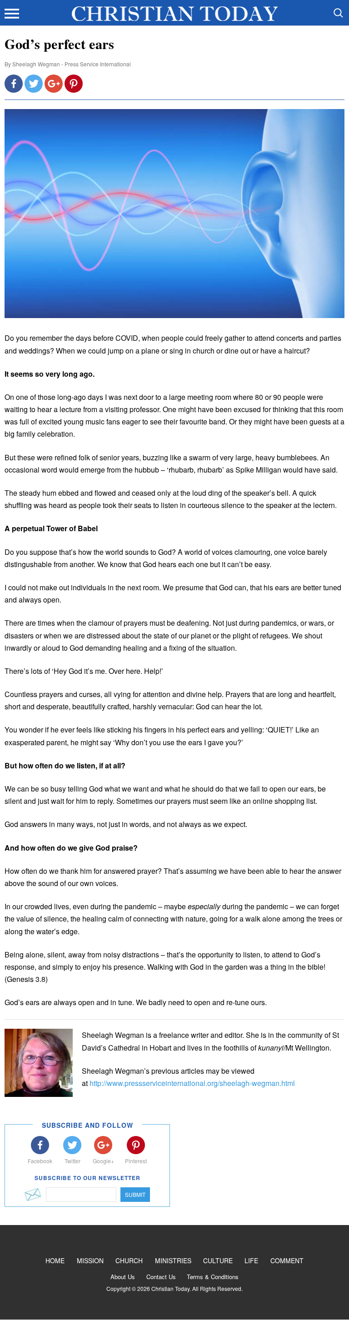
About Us (122, 1276)
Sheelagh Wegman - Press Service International (71, 64)
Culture (218, 1260)
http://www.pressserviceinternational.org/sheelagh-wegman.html (192, 1083)
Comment (287, 1260)
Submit (135, 1194)
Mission (90, 1260)
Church (129, 1260)
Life (251, 1260)
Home (55, 1260)
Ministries (173, 1260)
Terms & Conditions (213, 1276)
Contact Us (161, 1276)
